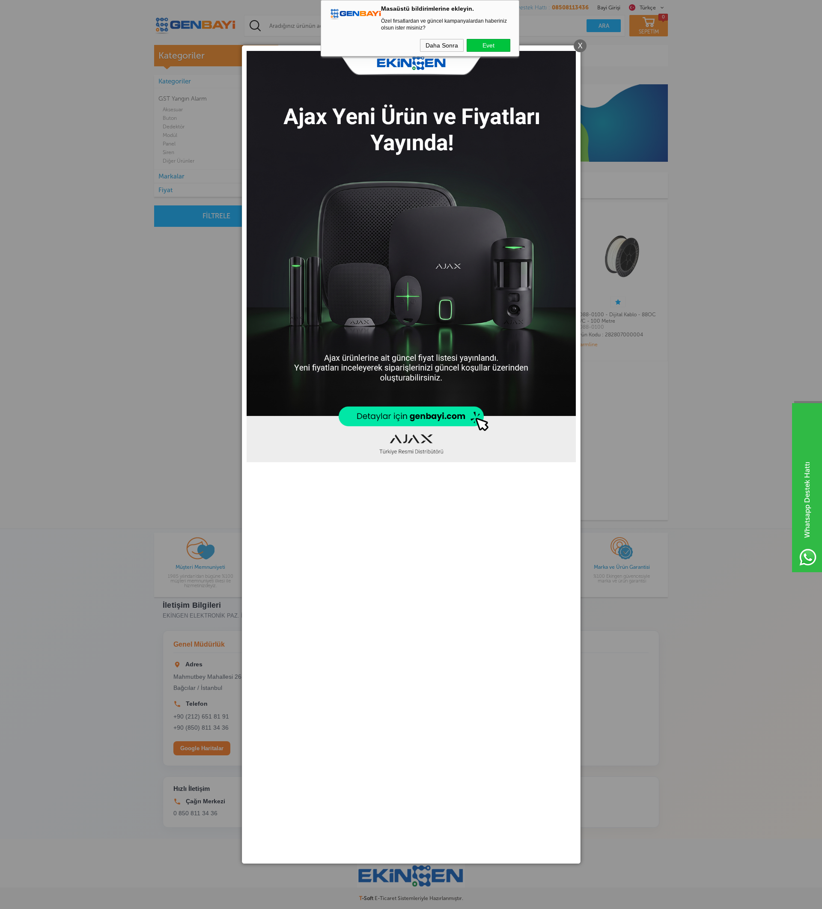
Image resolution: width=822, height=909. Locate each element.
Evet (488, 45)
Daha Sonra (442, 45)
